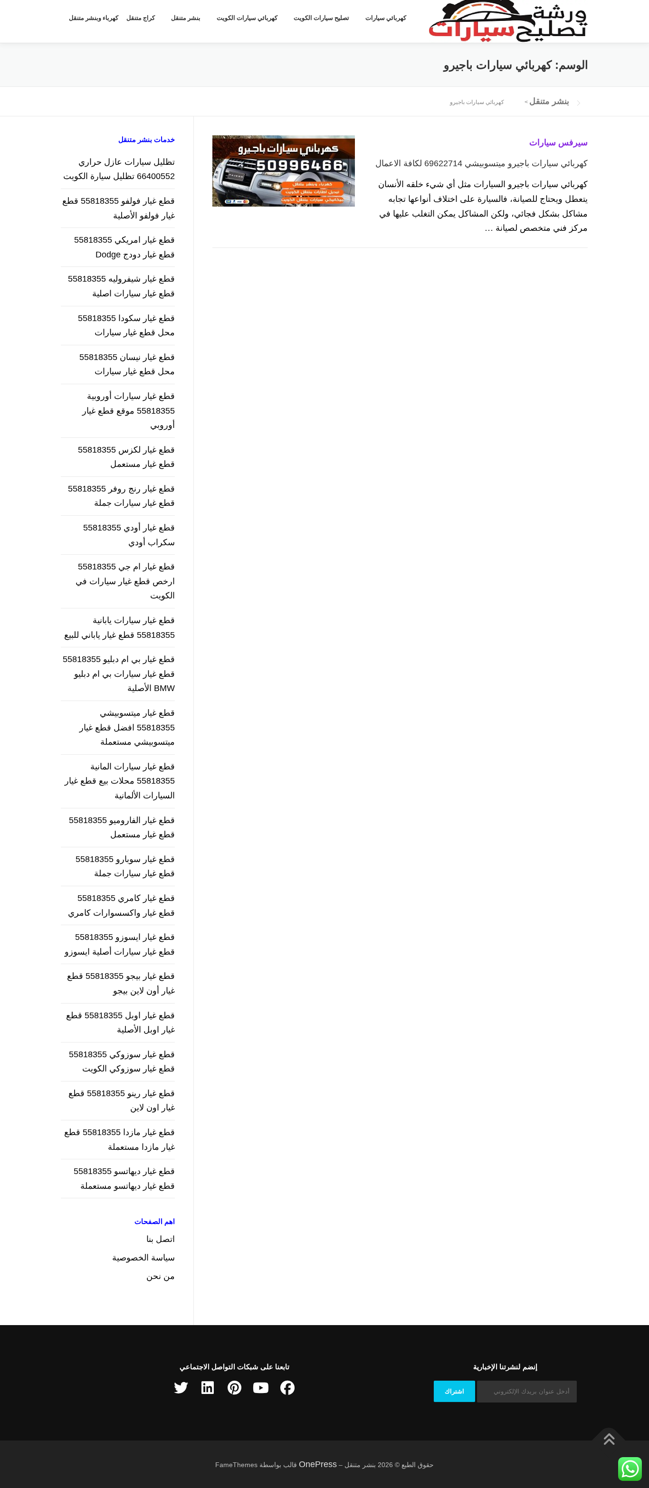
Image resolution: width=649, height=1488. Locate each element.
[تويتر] (181, 1388)
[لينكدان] (207, 1388)
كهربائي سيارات (385, 17)
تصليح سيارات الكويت (321, 17)
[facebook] (287, 1388)
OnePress (318, 1464)
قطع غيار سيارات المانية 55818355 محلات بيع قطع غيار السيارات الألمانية (120, 781)
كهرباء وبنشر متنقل (93, 17)
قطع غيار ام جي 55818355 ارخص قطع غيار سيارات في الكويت (125, 581)
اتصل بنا (160, 1239)
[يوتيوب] (261, 1388)
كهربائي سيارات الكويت (247, 17)
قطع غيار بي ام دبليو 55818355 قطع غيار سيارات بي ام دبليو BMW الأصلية (119, 673)
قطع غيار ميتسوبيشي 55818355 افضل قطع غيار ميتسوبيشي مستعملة (127, 727)
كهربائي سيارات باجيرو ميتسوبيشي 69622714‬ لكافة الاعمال (481, 163)
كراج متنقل (140, 17)
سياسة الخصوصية (143, 1257)
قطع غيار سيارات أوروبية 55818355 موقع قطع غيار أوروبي (128, 410)
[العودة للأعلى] (609, 1440)
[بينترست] (234, 1388)
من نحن (160, 1276)
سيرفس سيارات (558, 142)
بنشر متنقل (185, 17)
